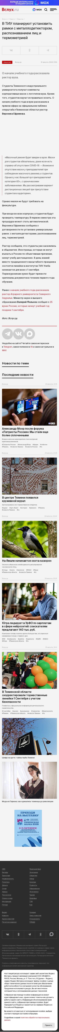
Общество (20, 19)
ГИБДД (32, 922)
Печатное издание (9, 922)
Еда (31, 905)
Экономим (34, 872)
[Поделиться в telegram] (48, 50)
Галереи (33, 912)
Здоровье (33, 898)
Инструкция (6, 901)
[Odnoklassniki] (18, 934)
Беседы (5, 872)
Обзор (32, 879)
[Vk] (7, 934)
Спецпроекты (35, 919)
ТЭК (31, 901)
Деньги (5, 885)
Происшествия (35, 869)
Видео (4, 912)
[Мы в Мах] (37, 9)
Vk (32, 347)
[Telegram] (29, 934)
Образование (35, 888)
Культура (33, 882)
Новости (12, 19)
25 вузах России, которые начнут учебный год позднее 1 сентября (27, 306)
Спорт (4, 888)
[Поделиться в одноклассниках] (29, 50)
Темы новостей (35, 915)
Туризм (32, 895)
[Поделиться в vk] (11, 50)
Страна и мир (7, 898)
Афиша (4, 892)
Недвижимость (8, 879)
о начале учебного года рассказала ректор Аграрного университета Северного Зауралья (26, 294)
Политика (5, 882)
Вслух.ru (10, 9)
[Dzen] (40, 934)
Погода (5, 905)
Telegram (8, 347)
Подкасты (33, 885)
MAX (4, 350)
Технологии (6, 895)
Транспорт (6, 875)
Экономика (34, 892)
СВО (3, 869)
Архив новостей (8, 919)
